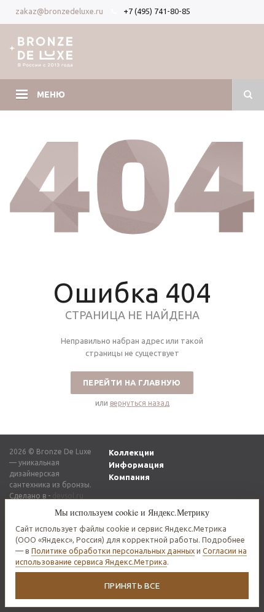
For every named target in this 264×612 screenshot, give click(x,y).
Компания (129, 477)
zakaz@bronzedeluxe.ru (59, 11)
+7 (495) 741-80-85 (156, 11)
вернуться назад (139, 403)
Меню (51, 94)
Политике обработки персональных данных (113, 550)
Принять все (132, 586)
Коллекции (131, 452)
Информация (136, 464)
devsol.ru (67, 496)
